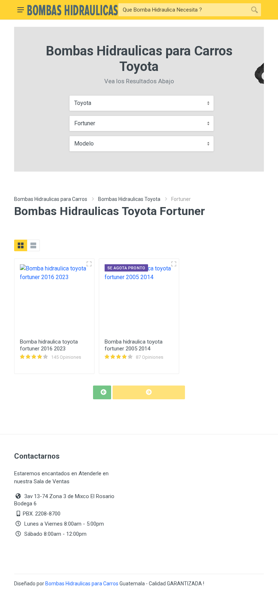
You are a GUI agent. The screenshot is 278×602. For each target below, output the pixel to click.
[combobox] (142, 103)
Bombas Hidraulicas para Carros (50, 199)
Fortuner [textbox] (84, 123)
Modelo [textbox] (84, 143)
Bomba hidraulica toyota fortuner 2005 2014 (134, 345)
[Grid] (20, 245)
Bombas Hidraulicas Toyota (129, 199)
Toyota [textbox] (82, 103)
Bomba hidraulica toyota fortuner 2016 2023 (49, 345)
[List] (33, 245)
